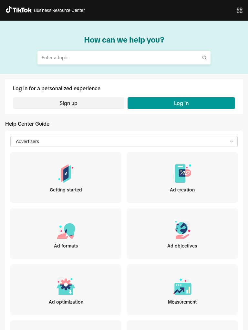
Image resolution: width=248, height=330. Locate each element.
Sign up (68, 103)
